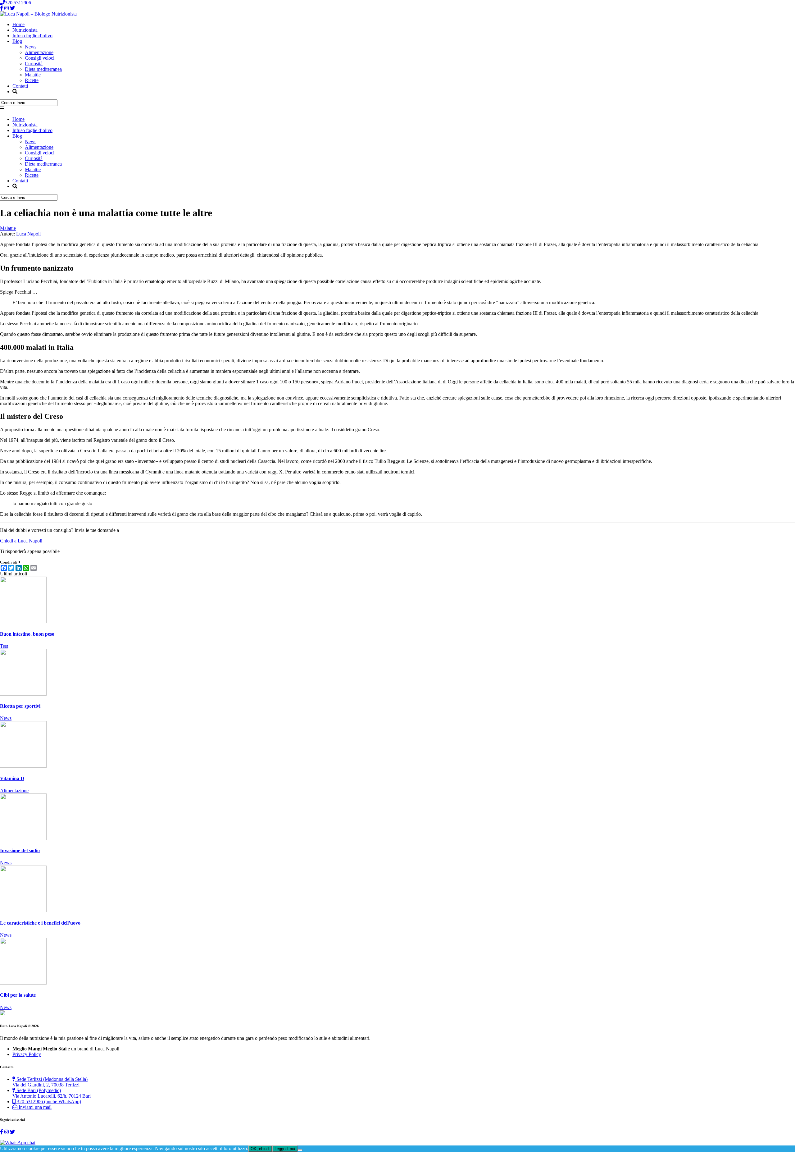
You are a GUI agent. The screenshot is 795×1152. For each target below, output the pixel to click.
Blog (17, 41)
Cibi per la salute (18, 995)
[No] (300, 1150)
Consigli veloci (39, 58)
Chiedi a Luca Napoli (21, 540)
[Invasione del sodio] (23, 838)
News (30, 46)
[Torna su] (2, 1013)
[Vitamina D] (23, 766)
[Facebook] (1, 8)
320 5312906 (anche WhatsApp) (48, 1101)
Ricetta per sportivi (20, 706)
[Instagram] (6, 8)
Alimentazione (39, 52)
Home (18, 24)
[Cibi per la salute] (23, 982)
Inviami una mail (34, 1107)
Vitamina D (12, 778)
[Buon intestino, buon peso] (23, 621)
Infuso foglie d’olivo (32, 35)
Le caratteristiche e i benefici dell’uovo (40, 923)
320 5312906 (18, 2)
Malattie (33, 74)
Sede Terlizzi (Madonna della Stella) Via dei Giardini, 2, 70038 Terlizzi (50, 1082)
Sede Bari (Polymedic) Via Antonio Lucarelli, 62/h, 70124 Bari (51, 1093)
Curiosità (34, 63)
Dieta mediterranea (43, 69)
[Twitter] (12, 8)
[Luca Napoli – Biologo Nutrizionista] (38, 13)
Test (4, 646)
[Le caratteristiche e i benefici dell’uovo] (23, 910)
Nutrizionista (25, 30)
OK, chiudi (260, 1148)
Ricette (32, 80)
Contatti (20, 86)
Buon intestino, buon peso (27, 634)
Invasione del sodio (20, 850)
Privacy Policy (26, 1054)
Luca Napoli (28, 233)
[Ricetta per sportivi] (23, 694)
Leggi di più (285, 1148)
